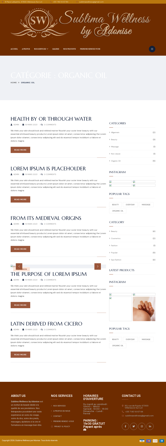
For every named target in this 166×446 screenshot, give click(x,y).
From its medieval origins (46, 218)
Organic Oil (115, 161)
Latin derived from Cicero (46, 323)
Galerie (55, 49)
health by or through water (51, 119)
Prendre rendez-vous (90, 49)
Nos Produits (69, 49)
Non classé (115, 154)
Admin (16, 124)
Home (14, 82)
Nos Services (40, 49)
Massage (115, 147)
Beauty (114, 140)
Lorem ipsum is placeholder (48, 168)
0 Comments (50, 124)
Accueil (14, 49)
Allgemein (115, 132)
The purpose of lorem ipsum (49, 274)
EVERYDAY (130, 204)
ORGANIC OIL (117, 211)
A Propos (26, 49)
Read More (20, 150)
